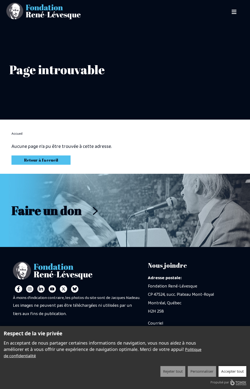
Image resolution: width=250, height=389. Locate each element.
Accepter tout (232, 371)
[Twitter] (63, 289)
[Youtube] (52, 289)
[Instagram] (29, 289)
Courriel (155, 323)
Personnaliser (201, 371)
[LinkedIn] (41, 289)
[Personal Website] (74, 289)
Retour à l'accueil (41, 160)
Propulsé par (219, 382)
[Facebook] (18, 289)
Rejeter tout (173, 371)
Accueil (16, 134)
